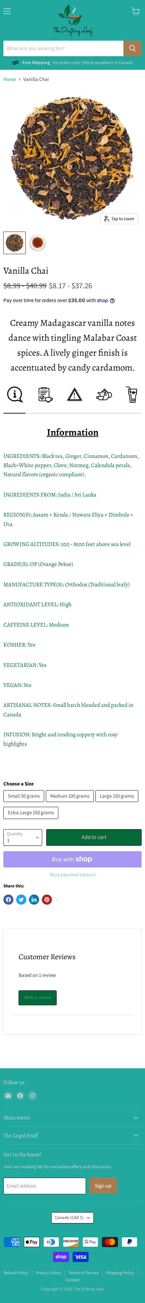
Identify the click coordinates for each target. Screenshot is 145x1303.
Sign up (103, 1186)
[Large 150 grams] (117, 803)
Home (9, 79)
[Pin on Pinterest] (47, 900)
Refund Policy (16, 1273)
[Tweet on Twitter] (21, 900)
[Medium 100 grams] (70, 803)
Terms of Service (83, 1273)
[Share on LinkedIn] (34, 900)
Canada (69, 1218)
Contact (72, 1280)
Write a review (37, 997)
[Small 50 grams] (24, 803)
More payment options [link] (72, 875)
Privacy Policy (48, 1273)
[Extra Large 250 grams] (31, 820)
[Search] (132, 48)
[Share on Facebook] (8, 900)
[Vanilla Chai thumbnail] (14, 243)
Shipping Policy (120, 1273)
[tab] (14, 399)
